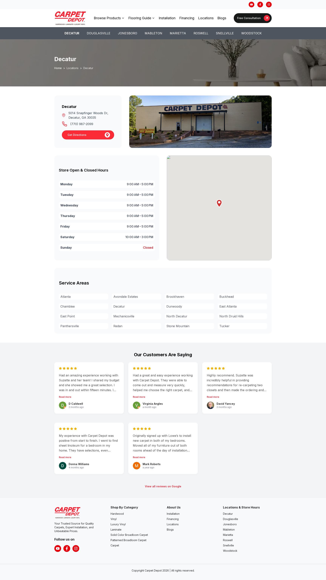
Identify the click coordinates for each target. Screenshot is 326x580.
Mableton (153, 33)
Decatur (72, 33)
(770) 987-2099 (81, 124)
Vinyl (114, 519)
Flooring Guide (139, 18)
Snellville (225, 33)
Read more (65, 396)
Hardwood (117, 513)
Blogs (221, 18)
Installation (167, 18)
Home (58, 68)
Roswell (201, 33)
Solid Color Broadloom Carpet (129, 534)
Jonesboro (127, 33)
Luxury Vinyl (118, 524)
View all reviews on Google (163, 486)
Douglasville (98, 33)
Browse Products (107, 18)
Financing (186, 18)
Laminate (116, 529)
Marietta (178, 33)
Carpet (115, 545)
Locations (206, 18)
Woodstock (251, 33)
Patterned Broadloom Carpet (128, 540)
